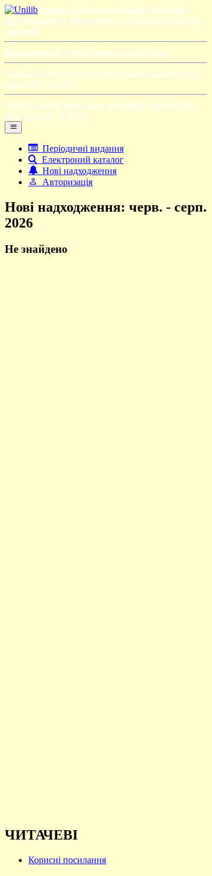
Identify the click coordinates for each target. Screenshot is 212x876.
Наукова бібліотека (76, 10)
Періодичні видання (81, 148)
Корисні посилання (67, 860)
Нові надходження (77, 171)
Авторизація (65, 182)
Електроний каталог (80, 160)
